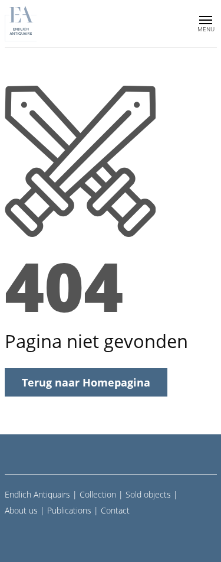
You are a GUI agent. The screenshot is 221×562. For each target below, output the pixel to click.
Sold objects (148, 494)
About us (21, 510)
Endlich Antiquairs (37, 494)
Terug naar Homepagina (86, 382)
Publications (69, 510)
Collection (98, 494)
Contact (115, 510)
